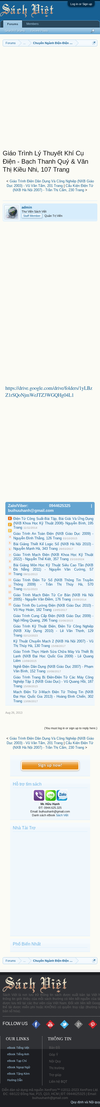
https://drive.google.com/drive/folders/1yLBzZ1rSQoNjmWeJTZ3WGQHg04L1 (48, 391)
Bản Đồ (54, 1048)
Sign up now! (50, 765)
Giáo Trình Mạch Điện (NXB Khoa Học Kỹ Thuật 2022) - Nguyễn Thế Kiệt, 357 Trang (53, 557)
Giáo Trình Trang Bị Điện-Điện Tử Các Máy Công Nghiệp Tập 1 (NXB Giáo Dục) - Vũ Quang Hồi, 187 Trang (53, 681)
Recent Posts (39, 30)
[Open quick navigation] (94, 43)
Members (32, 23)
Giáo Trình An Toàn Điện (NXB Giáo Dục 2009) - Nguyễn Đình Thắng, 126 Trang (53, 536)
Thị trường (56, 1068)
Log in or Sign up (81, 4)
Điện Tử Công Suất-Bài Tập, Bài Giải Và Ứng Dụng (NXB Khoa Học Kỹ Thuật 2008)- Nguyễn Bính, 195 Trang (53, 523)
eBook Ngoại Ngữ (18, 1067)
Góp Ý (53, 1055)
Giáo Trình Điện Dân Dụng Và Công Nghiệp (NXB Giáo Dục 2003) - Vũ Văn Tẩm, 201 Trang (50, 183)
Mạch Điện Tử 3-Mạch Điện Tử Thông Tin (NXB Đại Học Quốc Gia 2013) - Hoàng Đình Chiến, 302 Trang (53, 696)
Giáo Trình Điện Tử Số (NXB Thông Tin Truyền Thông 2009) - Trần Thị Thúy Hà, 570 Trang (53, 584)
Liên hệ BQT (58, 1082)
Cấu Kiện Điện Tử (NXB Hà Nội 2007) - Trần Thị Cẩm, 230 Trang (53, 188)
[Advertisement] (50, 99)
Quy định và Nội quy (85, 1102)
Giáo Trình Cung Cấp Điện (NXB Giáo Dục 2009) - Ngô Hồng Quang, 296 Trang (53, 618)
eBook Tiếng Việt (18, 1047)
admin (27, 207)
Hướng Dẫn (14, 1080)
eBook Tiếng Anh (18, 1054)
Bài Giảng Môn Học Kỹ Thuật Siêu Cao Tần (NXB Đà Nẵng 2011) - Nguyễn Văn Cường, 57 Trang (53, 569)
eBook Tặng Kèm (18, 1073)
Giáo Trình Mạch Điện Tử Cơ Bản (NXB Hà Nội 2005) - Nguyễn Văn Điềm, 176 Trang (53, 597)
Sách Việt (62, 815)
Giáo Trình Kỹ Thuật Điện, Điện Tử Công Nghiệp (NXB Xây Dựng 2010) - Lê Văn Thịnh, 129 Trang (53, 630)
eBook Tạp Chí (17, 1060)
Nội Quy (55, 1061)
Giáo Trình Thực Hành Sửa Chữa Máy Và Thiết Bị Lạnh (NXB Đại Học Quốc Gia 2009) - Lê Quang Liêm (53, 656)
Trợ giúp (55, 1075)
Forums (12, 24)
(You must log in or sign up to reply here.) (70, 728)
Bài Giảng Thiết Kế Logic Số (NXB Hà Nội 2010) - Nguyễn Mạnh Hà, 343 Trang (53, 546)
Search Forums (15, 30)
